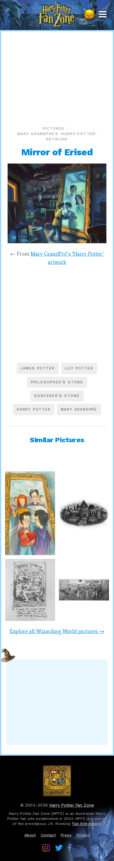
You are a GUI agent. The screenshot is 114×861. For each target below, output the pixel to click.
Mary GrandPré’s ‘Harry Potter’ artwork (57, 136)
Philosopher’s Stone (57, 382)
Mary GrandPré (79, 409)
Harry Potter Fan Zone (71, 805)
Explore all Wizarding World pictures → (57, 631)
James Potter (38, 368)
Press (66, 835)
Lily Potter (79, 368)
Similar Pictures (57, 440)
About (30, 835)
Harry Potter (34, 409)
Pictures (54, 128)
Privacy (83, 835)
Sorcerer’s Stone (57, 396)
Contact (48, 835)
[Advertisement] (57, 77)
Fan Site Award (87, 823)
